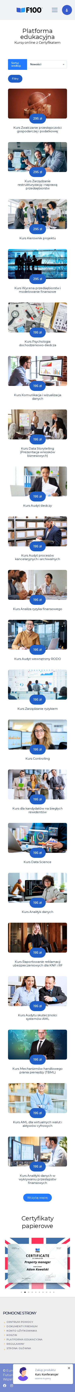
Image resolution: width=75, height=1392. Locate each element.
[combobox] (47, 64)
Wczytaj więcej (37, 1197)
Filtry (15, 78)
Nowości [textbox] (35, 64)
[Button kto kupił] (43, 1374)
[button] (9, 1263)
